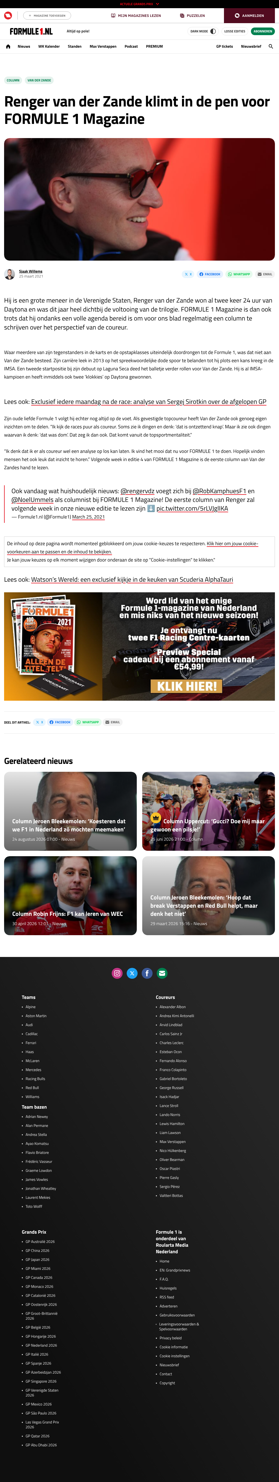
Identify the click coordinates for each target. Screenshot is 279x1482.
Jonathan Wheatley (41, 1188)
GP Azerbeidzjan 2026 (43, 1372)
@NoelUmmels (32, 500)
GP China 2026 (37, 1250)
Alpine (31, 1007)
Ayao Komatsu (37, 1143)
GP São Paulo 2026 (41, 1413)
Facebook (212, 274)
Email (267, 274)
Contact (166, 1374)
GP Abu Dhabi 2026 (41, 1445)
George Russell (172, 1087)
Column (13, 80)
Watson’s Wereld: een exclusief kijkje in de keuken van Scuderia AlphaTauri (132, 579)
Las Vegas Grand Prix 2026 (42, 1425)
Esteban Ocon (171, 1052)
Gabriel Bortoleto (173, 1079)
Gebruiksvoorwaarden (177, 1315)
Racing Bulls (35, 1079)
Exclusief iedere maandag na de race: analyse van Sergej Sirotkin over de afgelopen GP (148, 402)
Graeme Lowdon (39, 1170)
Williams (32, 1096)
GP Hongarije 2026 (41, 1336)
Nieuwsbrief (251, 46)
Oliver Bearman (172, 1159)
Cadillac (32, 1034)
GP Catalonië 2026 (40, 1295)
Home (164, 1261)
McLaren (33, 1061)
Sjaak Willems (31, 271)
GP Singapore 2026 (41, 1381)
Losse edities (235, 31)
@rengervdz (137, 491)
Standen (74, 46)
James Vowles (37, 1179)
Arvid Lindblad (171, 1025)
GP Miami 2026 (38, 1268)
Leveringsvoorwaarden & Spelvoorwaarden (179, 1327)
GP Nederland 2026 (41, 1345)
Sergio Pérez (170, 1186)
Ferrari (31, 1043)
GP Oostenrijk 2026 (41, 1304)
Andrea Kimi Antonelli (177, 1016)
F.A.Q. (164, 1279)
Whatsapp (241, 274)
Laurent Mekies (38, 1197)
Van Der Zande (39, 80)
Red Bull (32, 1087)
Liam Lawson (170, 1132)
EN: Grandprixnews (175, 1270)
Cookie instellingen (175, 1356)
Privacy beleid (171, 1338)
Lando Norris (170, 1114)
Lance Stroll (169, 1105)
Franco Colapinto (173, 1070)
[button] (249, 15)
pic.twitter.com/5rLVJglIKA (192, 508)
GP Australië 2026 (40, 1241)
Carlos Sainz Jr (171, 1034)
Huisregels (168, 1288)
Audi (29, 1025)
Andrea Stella (36, 1134)
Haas (30, 1052)
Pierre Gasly (169, 1177)
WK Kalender (49, 46)
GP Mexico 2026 (39, 1404)
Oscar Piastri (170, 1168)
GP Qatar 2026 (37, 1436)
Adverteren (168, 1306)
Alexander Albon (173, 1007)
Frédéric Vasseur (39, 1161)
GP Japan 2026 (37, 1259)
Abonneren (263, 31)
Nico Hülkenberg (173, 1150)
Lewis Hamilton (172, 1123)
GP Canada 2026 (39, 1277)
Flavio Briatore (37, 1152)
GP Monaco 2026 (39, 1286)
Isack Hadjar (169, 1096)
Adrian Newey (37, 1116)
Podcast (131, 46)
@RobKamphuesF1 (220, 491)
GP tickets (224, 46)
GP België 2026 (38, 1327)
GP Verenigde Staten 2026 (42, 1393)
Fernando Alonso (173, 1061)
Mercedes (33, 1070)
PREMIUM (154, 46)
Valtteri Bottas (171, 1195)
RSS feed (167, 1297)
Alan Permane (37, 1125)
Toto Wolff (34, 1206)
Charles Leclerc (172, 1043)
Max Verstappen (103, 46)
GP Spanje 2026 (38, 1363)
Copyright (167, 1383)
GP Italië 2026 (37, 1354)
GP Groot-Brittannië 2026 (41, 1316)
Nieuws (24, 46)
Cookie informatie (174, 1347)
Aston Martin (36, 1016)
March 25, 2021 (88, 516)
